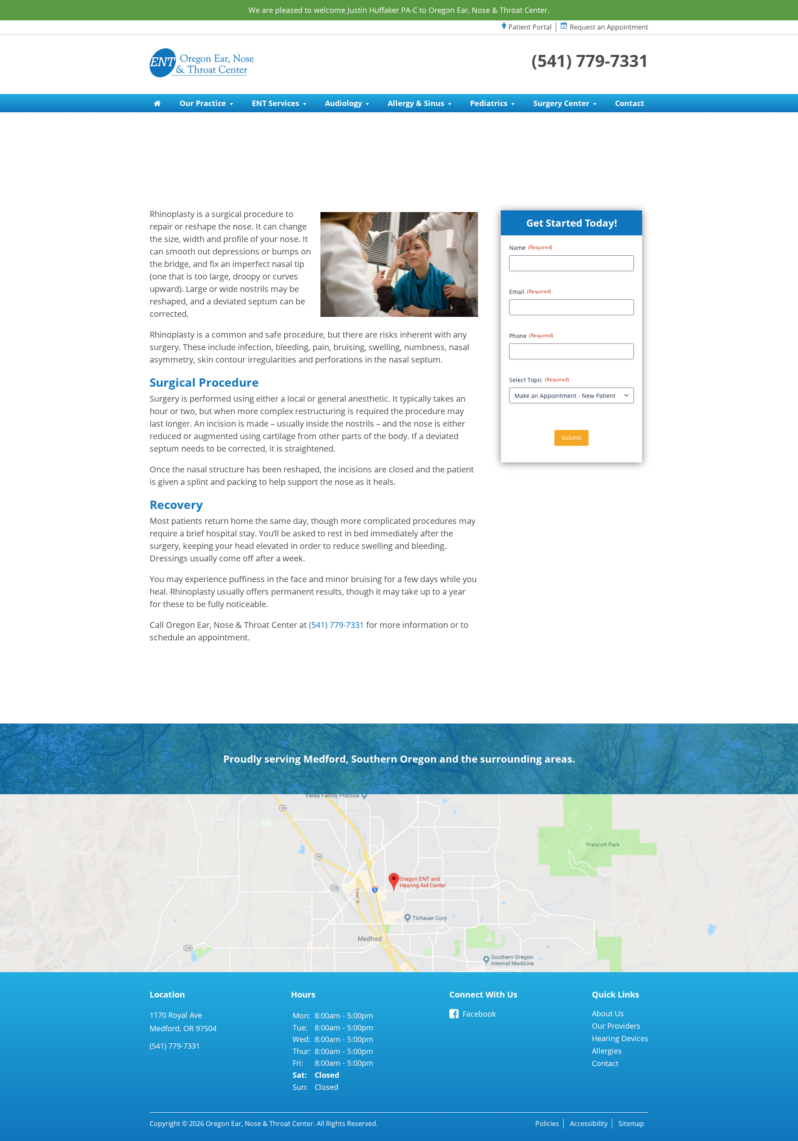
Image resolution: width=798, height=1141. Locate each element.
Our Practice (203, 103)
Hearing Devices (620, 1038)
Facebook (479, 1014)
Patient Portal (530, 27)
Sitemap (631, 1123)
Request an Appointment (609, 27)
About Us (608, 1013)
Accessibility (589, 1123)
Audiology (343, 103)
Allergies (607, 1051)
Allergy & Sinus (416, 103)
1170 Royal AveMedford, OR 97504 (183, 1021)
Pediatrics (488, 103)
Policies (547, 1123)
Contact (629, 103)
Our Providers (616, 1026)
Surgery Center (561, 103)
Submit (571, 438)
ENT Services (275, 103)
